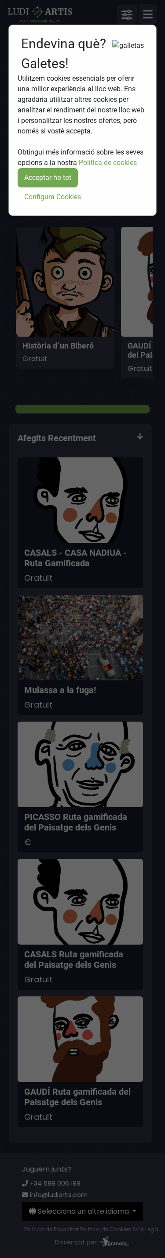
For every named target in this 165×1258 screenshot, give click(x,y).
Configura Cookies (52, 197)
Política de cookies (108, 162)
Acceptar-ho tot (47, 177)
